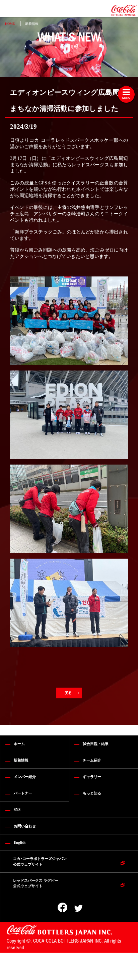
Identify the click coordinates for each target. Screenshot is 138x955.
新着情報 (32, 24)
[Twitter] (74, 908)
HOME (10, 24)
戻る (68, 693)
